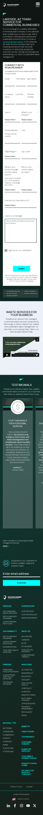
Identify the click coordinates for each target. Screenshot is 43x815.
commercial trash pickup (13, 42)
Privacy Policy (16, 787)
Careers (25, 640)
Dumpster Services (26, 750)
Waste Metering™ (29, 618)
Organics (7, 741)
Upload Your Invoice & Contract (28, 772)
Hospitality (27, 688)
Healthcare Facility (27, 684)
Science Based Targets (28, 656)
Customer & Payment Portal (29, 757)
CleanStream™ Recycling (9, 623)
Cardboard (8, 732)
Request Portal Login (29, 764)
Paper (5, 745)
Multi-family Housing (27, 699)
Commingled (8, 735)
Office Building (28, 703)
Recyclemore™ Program (10, 637)
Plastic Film (8, 748)
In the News (27, 646)
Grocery (26, 680)
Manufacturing (28, 695)
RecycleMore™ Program (10, 617)
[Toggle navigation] (37, 4)
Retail (24, 715)
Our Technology (29, 615)
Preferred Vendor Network (10, 671)
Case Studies (28, 732)
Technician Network (8, 683)
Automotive (27, 670)
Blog (24, 643)
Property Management (27, 708)
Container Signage (26, 743)
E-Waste (6, 738)
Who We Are (27, 636)
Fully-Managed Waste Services (10, 612)
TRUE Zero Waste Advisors (10, 651)
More (5, 546)
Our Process (28, 611)
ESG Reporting (9, 647)
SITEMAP (29, 787)
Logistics (26, 692)
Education (26, 676)
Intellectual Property (27, 651)
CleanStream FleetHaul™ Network (9, 677)
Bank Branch (27, 673)
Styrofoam (8, 751)
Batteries (7, 728)
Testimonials (28, 737)
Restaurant (27, 712)
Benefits (26, 726)
